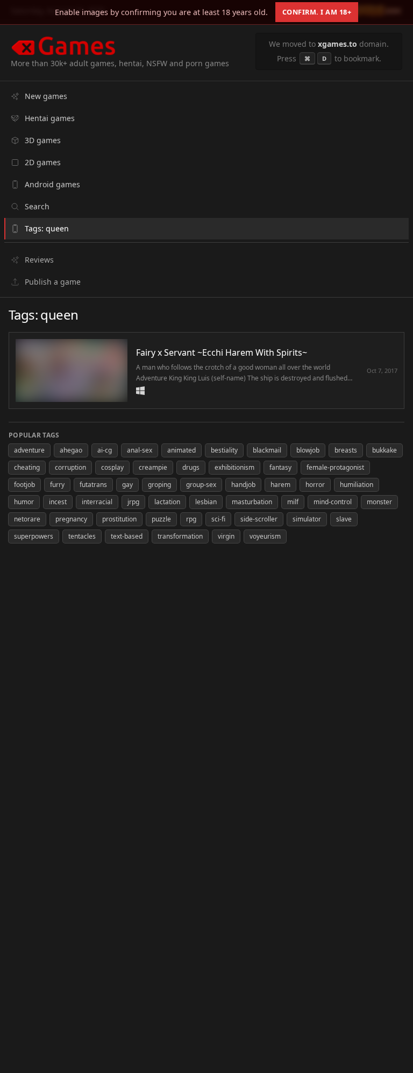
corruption (70, 467)
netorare (27, 519)
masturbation (252, 501)
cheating (27, 467)
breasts (345, 450)
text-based (127, 536)
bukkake (384, 450)
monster (379, 501)
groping (159, 484)
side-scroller (258, 519)
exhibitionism (234, 467)
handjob (243, 484)
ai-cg (104, 450)
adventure (29, 450)
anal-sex (139, 450)
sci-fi (218, 519)
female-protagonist (335, 467)
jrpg (133, 501)
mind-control (333, 501)
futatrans (93, 484)
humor (24, 501)
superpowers (33, 536)
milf (292, 501)
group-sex (201, 484)
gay (127, 484)
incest (58, 501)
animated (181, 450)
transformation (180, 536)
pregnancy (71, 519)
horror (315, 484)
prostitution (119, 519)
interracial (97, 501)
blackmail (267, 450)
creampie (153, 467)
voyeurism (265, 536)
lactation (167, 501)
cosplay (112, 467)
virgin (226, 536)
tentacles (82, 536)
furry (57, 484)
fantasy (280, 467)
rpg (191, 519)
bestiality (224, 450)
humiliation (356, 484)
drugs (191, 467)
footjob (24, 484)
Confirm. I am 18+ (317, 12)
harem (280, 484)
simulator (307, 519)
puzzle (161, 519)
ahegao (71, 450)
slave (344, 519)
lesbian (206, 501)
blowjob (307, 450)
